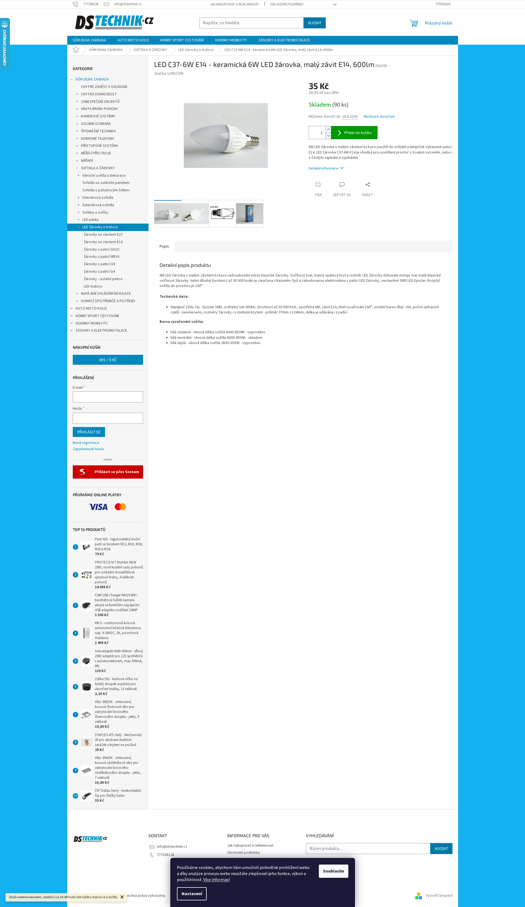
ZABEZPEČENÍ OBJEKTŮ (100, 101)
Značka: (168, 73)
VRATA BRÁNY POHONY (99, 109)
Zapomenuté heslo (88, 449)
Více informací (216, 880)
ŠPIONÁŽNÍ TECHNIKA (98, 131)
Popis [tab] (164, 246)
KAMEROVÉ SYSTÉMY (98, 116)
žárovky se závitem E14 (103, 242)
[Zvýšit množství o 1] (328, 129)
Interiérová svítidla (97, 197)
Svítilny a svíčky (95, 212)
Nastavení (192, 894)
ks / (108, 359)
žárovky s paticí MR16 (101, 256)
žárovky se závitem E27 (103, 234)
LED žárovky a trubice (100, 227)
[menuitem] (89, 40)
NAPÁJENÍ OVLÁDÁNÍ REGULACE (106, 293)
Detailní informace (323, 168)
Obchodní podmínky (287, 4)
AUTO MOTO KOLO (91, 308)
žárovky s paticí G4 (99, 271)
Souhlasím (333, 871)
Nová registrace (86, 443)
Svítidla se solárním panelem (106, 183)
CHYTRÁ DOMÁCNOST (99, 94)
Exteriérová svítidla (98, 205)
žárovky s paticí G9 (99, 264)
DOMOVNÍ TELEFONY (97, 138)
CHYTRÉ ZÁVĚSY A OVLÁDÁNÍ (104, 87)
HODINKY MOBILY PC (92, 323)
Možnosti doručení (379, 116)
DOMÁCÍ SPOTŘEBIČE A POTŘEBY (108, 301)
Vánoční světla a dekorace (104, 175)
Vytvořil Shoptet (439, 895)
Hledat (314, 22)
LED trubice (93, 286)
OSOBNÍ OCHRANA (96, 124)
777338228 (165, 855)
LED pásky (90, 219)
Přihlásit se (89, 432)
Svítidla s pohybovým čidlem (106, 190)
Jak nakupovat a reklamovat (234, 4)
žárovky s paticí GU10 (101, 249)
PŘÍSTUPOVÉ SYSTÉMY (99, 146)
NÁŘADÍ (87, 160)
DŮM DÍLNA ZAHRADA (92, 79)
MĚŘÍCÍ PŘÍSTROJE (96, 153)
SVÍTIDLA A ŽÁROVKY (98, 168)
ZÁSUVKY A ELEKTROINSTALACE (101, 330)
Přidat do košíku (358, 132)
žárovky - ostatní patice (103, 279)
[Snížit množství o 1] (328, 136)
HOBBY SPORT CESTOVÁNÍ (97, 316)
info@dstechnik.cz (172, 846)
